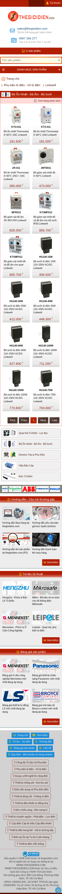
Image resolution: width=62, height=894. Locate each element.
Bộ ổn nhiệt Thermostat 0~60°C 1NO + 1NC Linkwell (16, 176)
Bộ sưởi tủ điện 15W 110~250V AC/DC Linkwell (44, 264)
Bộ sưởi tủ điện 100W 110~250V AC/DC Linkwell (45, 353)
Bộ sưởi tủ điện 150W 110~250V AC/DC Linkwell (15, 398)
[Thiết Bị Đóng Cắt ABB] (23, 489)
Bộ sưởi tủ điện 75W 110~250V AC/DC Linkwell (44, 398)
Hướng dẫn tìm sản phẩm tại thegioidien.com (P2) (16, 551)
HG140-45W (46, 301)
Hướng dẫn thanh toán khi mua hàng (44, 551)
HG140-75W (46, 390)
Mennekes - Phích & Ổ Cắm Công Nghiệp (14, 629)
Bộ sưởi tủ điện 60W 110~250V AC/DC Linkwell (15, 353)
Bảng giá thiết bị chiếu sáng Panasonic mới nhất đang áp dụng (46, 678)
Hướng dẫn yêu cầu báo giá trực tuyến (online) (45, 524)
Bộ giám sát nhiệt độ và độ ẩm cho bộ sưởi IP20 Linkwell (45, 220)
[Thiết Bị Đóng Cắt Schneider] (9, 489)
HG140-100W (46, 345)
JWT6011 (46, 168)
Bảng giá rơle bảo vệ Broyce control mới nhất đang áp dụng (45, 708)
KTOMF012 (46, 212)
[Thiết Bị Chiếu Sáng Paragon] (37, 489)
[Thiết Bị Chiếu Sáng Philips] (51, 489)
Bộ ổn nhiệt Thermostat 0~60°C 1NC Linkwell (16, 133)
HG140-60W (16, 345)
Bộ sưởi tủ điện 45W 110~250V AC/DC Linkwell (44, 309)
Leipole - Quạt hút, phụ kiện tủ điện (44, 629)
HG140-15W (46, 257)
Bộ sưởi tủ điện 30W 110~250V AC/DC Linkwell (15, 309)
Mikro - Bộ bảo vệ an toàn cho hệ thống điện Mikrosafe (45, 601)
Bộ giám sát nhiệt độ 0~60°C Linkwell (44, 174)
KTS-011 (46, 127)
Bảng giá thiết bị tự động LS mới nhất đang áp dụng (15, 708)
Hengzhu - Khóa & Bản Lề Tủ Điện (14, 599)
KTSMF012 (16, 257)
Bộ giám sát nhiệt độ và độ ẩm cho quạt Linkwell (15, 264)
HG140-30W (16, 301)
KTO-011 (16, 127)
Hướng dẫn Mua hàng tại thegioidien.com (15, 524)
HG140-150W (16, 390)
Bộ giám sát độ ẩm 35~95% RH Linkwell (15, 218)
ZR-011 (16, 168)
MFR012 (16, 212)
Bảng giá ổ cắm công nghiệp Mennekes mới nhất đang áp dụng (14, 678)
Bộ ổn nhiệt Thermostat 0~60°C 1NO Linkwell (45, 133)
